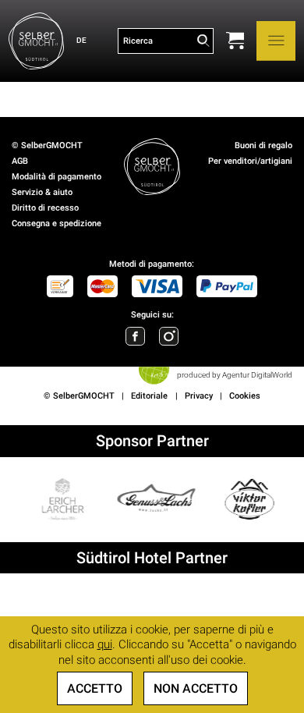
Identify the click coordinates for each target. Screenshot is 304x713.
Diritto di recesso (45, 208)
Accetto (94, 688)
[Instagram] (168, 336)
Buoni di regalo (263, 145)
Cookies (244, 396)
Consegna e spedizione (56, 223)
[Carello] (235, 40)
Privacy (199, 396)
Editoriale (149, 396)
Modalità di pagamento (56, 177)
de (81, 40)
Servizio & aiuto (42, 192)
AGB (20, 161)
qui (104, 644)
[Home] (37, 40)
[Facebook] (134, 336)
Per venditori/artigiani (250, 161)
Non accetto (196, 688)
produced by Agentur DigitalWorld (234, 375)
